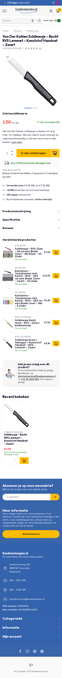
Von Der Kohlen (11, 48)
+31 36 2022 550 (30, 379)
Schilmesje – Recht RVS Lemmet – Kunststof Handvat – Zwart (16, 439)
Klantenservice (31, 534)
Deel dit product (10, 169)
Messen (17, 31)
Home (5, 31)
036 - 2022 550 (17, 580)
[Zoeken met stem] (32, 20)
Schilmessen (32, 31)
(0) (40, 48)
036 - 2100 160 (17, 589)
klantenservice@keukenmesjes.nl (37, 376)
